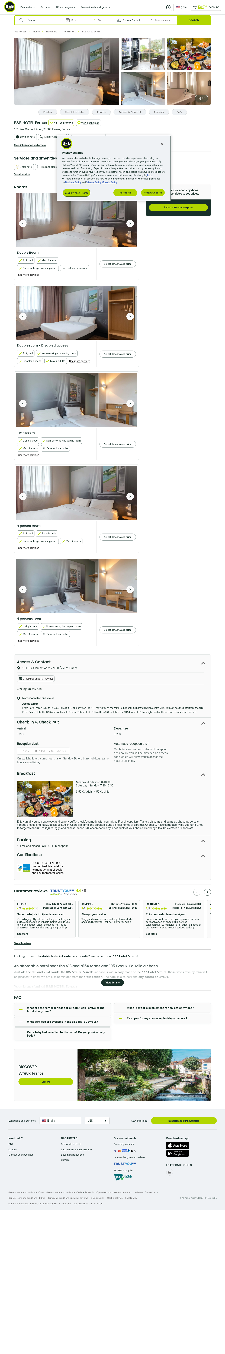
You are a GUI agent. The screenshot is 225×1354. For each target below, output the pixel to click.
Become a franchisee (72, 1154)
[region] (114, 168)
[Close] (162, 144)
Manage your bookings (20, 1154)
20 (203, 98)
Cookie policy (97, 1198)
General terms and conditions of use (26, 1192)
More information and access (30, 145)
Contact (12, 1149)
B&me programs (65, 7)
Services (45, 7)
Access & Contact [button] (34, 661)
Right (130, 223)
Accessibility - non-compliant (88, 1203)
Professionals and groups (95, 7)
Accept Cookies (153, 192)
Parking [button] (24, 839)
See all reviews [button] (22, 943)
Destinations (27, 7)
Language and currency (22, 1120)
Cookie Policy (109, 182)
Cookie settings (115, 1198)
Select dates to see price (178, 207)
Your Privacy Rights (76, 192)
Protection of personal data (98, 1192)
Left (23, 223)
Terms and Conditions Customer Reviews (68, 1198)
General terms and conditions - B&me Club (135, 1192)
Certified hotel (27, 136)
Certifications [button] (29, 854)
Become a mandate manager (76, 1149)
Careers (65, 1160)
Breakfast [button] (26, 773)
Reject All (125, 192)
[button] (131, 20)
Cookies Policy (73, 182)
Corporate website (71, 1144)
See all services (22, 174)
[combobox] (42, 20)
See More (22, 933)
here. (150, 175)
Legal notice (131, 1198)
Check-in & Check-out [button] (38, 722)
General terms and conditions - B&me (26, 1198)
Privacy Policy (93, 182)
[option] (76, 220)
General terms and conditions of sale (64, 1192)
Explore (46, 1081)
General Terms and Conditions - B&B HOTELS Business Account (39, 1203)
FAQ (10, 1144)
